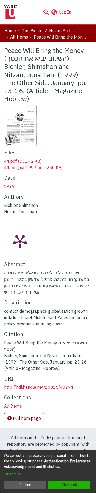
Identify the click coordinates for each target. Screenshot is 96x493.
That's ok (69, 484)
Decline (25, 484)
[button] (46, 12)
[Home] (10, 12)
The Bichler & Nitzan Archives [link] (48, 30)
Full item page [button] (26, 418)
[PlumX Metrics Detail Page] (20, 241)
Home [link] (10, 30)
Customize (12, 474)
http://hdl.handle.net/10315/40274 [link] (38, 387)
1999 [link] (9, 186)
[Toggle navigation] (84, 12)
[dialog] (48, 471)
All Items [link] (19, 37)
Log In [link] (65, 12)
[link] (23, 161)
